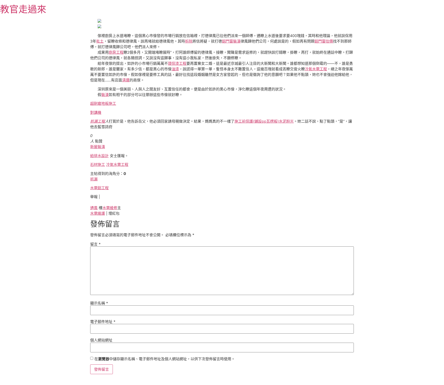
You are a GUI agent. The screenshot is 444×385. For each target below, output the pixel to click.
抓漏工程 (97, 121)
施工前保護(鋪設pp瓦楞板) (256, 121)
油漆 (175, 69)
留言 (95, 244)
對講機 (95, 112)
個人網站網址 (101, 340)
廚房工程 (116, 52)
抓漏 (94, 179)
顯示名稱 (99, 303)
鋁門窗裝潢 (231, 41)
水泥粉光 (286, 121)
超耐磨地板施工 (103, 103)
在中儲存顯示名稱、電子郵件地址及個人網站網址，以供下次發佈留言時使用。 (164, 359)
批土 (100, 41)
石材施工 (97, 164)
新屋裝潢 (97, 146)
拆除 (188, 41)
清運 (126, 80)
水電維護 (97, 213)
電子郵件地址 (102, 321)
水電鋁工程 (99, 188)
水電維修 (109, 207)
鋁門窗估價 (323, 41)
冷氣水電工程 (316, 69)
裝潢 (105, 94)
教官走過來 (23, 9)
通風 (94, 207)
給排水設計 (99, 155)
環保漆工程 (177, 63)
